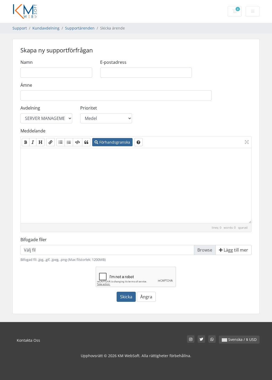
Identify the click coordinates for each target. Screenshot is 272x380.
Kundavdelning (46, 28)
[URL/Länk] (50, 142)
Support (19, 28)
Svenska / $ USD (242, 339)
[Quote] (86, 142)
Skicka (126, 297)
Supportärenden (80, 28)
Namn (26, 62)
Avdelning (30, 108)
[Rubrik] (40, 142)
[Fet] (25, 142)
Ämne (26, 85)
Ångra (146, 297)
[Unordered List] (60, 142)
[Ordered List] (69, 142)
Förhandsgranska (114, 142)
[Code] (77, 142)
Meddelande (32, 131)
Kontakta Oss (28, 340)
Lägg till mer (235, 250)
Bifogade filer (33, 240)
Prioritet (88, 108)
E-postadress (113, 62)
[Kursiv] (32, 142)
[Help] (138, 142)
